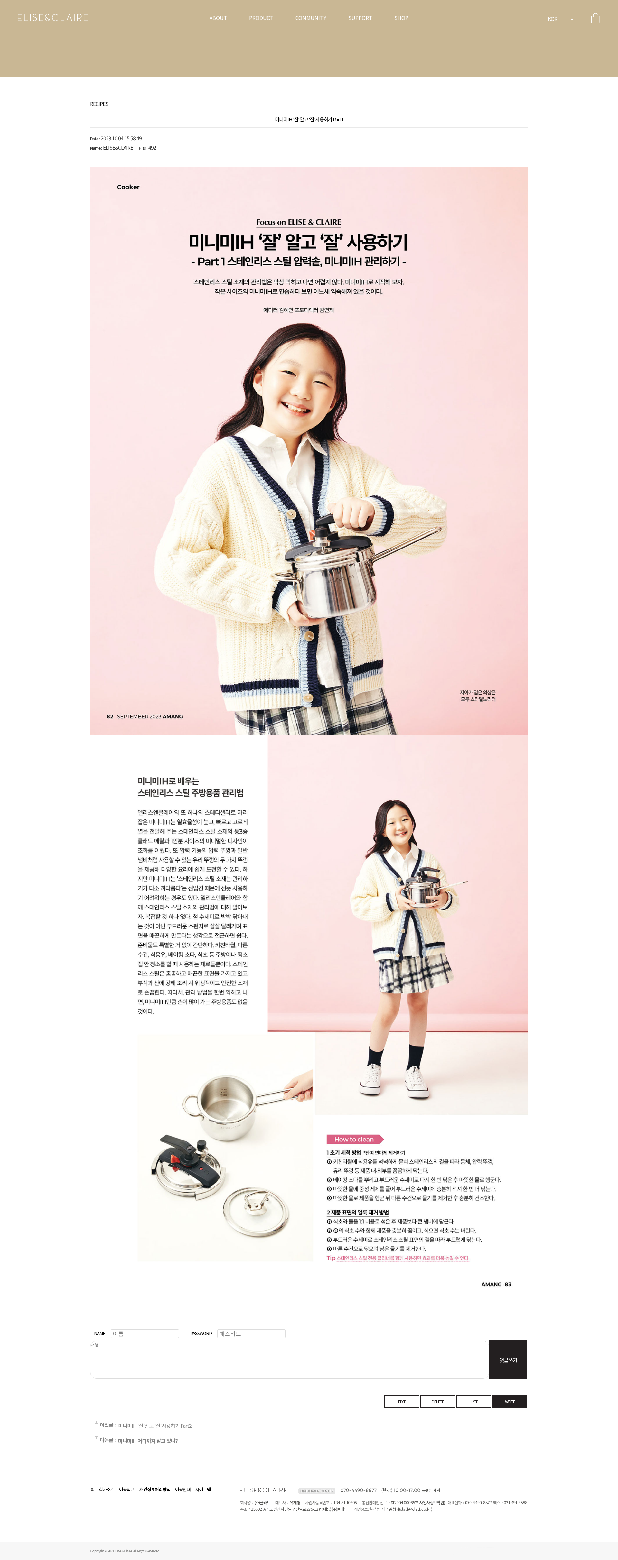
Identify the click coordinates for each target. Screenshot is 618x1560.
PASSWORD (201, 1333)
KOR (552, 19)
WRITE (510, 1401)
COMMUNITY (310, 18)
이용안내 (183, 1489)
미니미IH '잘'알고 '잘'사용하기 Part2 (155, 1425)
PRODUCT (261, 18)
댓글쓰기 (508, 1360)
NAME (99, 1333)
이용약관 (127, 1489)
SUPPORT (360, 18)
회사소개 (106, 1489)
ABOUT (218, 18)
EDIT (401, 1401)
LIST (474, 1401)
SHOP (401, 18)
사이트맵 (203, 1489)
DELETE (438, 1401)
